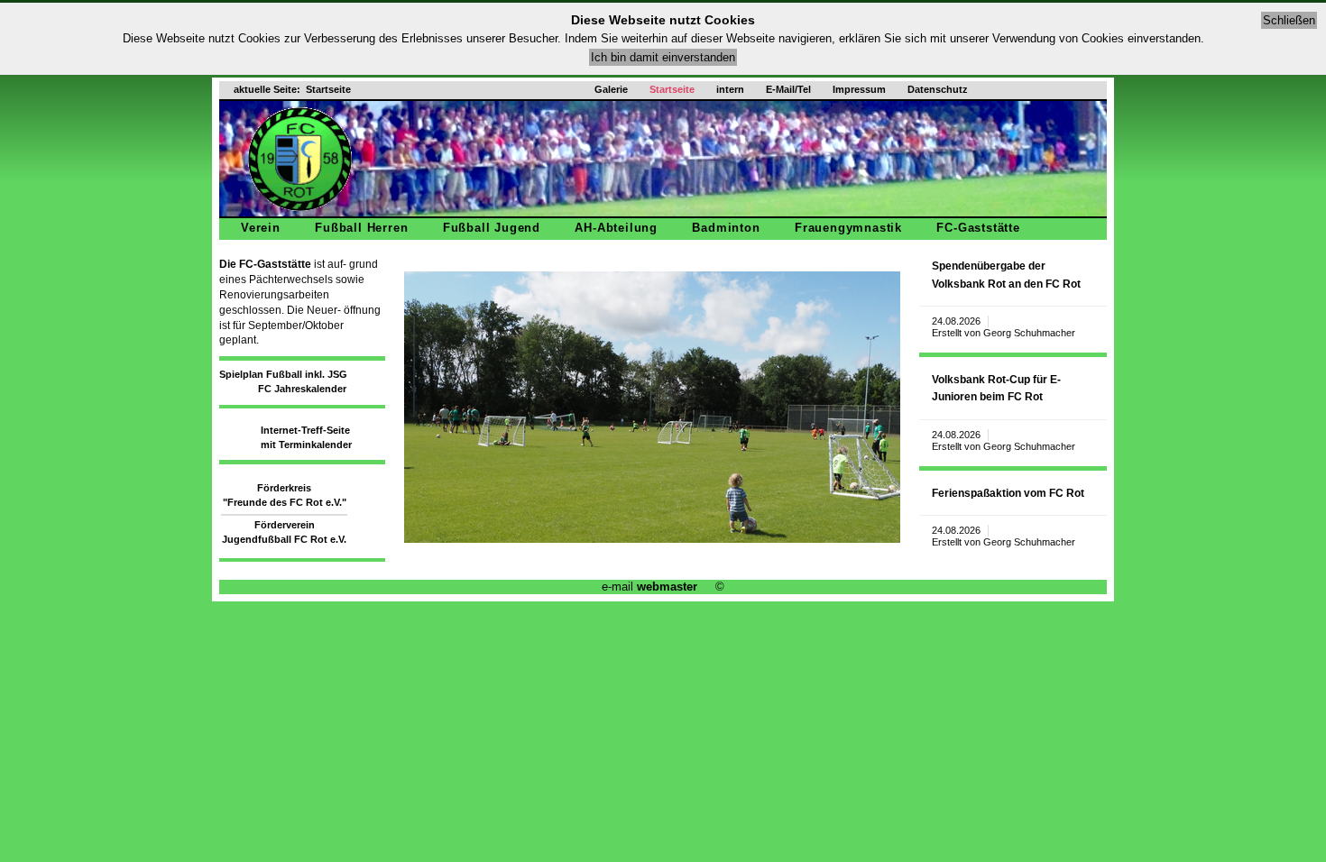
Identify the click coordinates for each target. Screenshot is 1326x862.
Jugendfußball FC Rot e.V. (284, 539)
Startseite (672, 89)
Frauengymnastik (848, 227)
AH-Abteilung (616, 227)
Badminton (726, 227)
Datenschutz (937, 89)
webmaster (667, 586)
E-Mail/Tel (788, 89)
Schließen (1289, 20)
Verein (261, 227)
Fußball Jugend (491, 227)
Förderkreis (284, 487)
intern (730, 89)
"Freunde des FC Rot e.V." (284, 502)
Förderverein (284, 524)
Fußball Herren (361, 227)
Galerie (611, 89)
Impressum (859, 89)
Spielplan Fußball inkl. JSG (283, 374)
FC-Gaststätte (977, 227)
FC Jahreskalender (302, 388)
